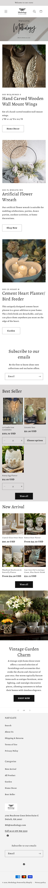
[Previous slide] (18, 710)
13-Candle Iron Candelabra (8, 428)
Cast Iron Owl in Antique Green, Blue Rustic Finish (34, 571)
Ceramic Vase (29, 427)
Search (8, 725)
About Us (9, 731)
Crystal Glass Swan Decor (12, 538)
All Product (10, 775)
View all (24, 496)
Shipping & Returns (14, 738)
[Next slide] (30, 710)
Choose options (35, 440)
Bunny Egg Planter (9, 475)
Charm (24, 654)
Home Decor (13, 128)
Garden (11, 330)
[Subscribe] (39, 376)
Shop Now (12, 227)
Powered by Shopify (24, 882)
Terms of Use (11, 744)
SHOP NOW (24, 698)
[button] (6, 11)
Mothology (12, 882)
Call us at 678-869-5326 (16, 830)
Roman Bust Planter (32, 538)
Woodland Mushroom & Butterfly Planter (12, 571)
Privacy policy (40, 882)
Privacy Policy (11, 750)
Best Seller (10, 794)
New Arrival (10, 769)
